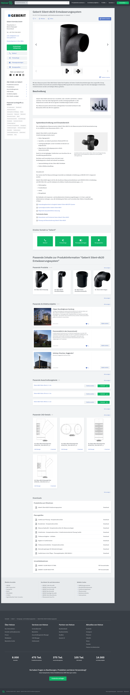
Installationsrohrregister (11, 127)
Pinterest (88, 635)
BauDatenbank (63, 629)
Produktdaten (10, 87)
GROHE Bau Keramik (48, 591)
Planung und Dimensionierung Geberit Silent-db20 (52, 220)
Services (111, 2)
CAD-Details (10, 91)
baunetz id (62, 638)
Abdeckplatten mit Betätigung (13, 111)
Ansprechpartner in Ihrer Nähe (15, 41)
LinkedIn (88, 638)
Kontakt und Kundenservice (12, 632)
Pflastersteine (82, 591)
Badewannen (23, 114)
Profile (103, 2)
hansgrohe (9, 589)
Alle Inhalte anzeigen (13, 96)
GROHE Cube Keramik (48, 585)
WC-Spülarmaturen (10, 107)
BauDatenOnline (63, 632)
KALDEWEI (9, 593)
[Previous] (36, 44)
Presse (7, 635)
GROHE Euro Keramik (48, 589)
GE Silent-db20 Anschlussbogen (59, 290)
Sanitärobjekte (10, 134)
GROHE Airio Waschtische (49, 595)
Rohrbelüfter (9, 130)
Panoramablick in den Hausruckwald (65, 331)
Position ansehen (90, 385)
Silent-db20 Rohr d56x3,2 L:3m (42, 385)
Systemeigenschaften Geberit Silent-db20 (49, 207)
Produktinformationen (78, 2)
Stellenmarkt (35, 641)
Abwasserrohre (10, 114)
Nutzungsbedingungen (111, 691)
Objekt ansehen (104, 323)
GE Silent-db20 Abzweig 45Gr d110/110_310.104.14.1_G (69, 444)
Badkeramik (16, 114)
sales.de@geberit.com (13, 35)
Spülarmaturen (22, 132)
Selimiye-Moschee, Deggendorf (63, 353)
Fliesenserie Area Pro (48, 597)
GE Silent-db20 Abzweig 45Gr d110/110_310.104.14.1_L (96, 444)
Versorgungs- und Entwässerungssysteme (51, 15)
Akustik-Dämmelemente (85, 587)
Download (102, 385)
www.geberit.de (11, 37)
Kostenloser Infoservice (17, 47)
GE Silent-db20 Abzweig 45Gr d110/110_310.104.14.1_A (42, 444)
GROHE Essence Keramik (49, 587)
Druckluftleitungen (21, 118)
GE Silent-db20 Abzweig (41, 289)
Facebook (88, 629)
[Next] (107, 44)
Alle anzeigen (107, 267)
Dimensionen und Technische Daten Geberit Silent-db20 (53, 217)
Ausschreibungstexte (12, 89)
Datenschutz (120, 691)
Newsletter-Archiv (10, 641)
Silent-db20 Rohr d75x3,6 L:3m (42, 393)
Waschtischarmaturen (11, 109)
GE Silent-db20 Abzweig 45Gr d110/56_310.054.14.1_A (42, 481)
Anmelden (122, 2)
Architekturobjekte (92, 2)
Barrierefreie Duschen (11, 116)
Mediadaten (8, 638)
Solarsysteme (82, 595)
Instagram (89, 632)
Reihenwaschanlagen (22, 127)
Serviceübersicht (36, 629)
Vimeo (88, 641)
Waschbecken (18, 107)
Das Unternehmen (10, 629)
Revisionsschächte (84, 593)
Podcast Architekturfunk (92, 647)
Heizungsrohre (23, 125)
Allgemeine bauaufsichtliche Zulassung (49, 210)
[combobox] (48, 2)
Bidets (18, 116)
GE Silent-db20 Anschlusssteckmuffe (81, 290)
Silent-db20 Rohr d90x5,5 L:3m (42, 401)
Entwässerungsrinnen (11, 123)
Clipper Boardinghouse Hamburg (63, 309)
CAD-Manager (37, 449)
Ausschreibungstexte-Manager (40, 635)
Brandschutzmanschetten (12, 118)
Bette (7, 591)
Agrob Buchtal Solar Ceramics (14, 597)
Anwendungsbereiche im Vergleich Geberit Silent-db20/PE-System (56, 204)
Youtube (88, 644)
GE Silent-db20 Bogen (101, 289)
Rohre (15, 134)
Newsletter (35, 632)
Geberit (68, 15)
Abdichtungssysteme (84, 585)
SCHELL (8, 595)
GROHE (8, 585)
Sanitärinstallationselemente (12, 132)
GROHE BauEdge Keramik (49, 593)
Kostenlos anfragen (58, 678)
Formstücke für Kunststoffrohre (13, 125)
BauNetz (61, 635)
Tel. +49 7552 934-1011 (14, 32)
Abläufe (21, 111)
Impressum (126, 691)
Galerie (106, 18)
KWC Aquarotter (10, 587)
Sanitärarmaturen (17, 130)
